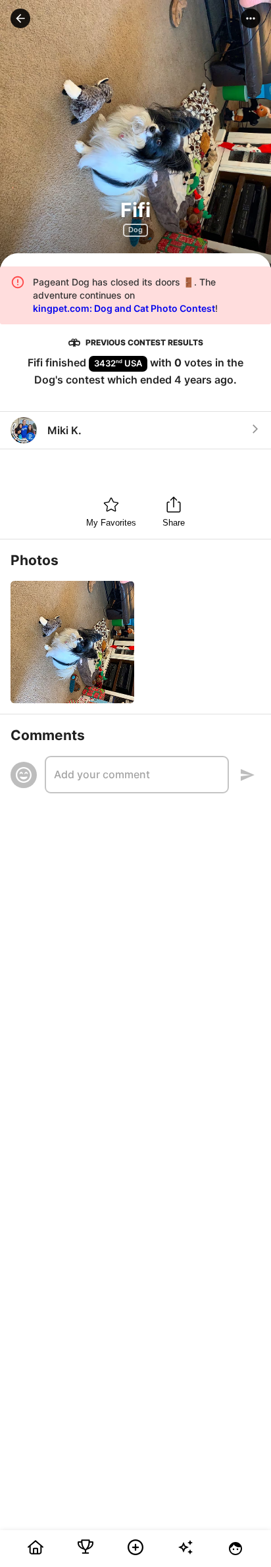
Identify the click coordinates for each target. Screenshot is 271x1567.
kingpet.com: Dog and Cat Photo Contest (124, 308)
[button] (20, 18)
